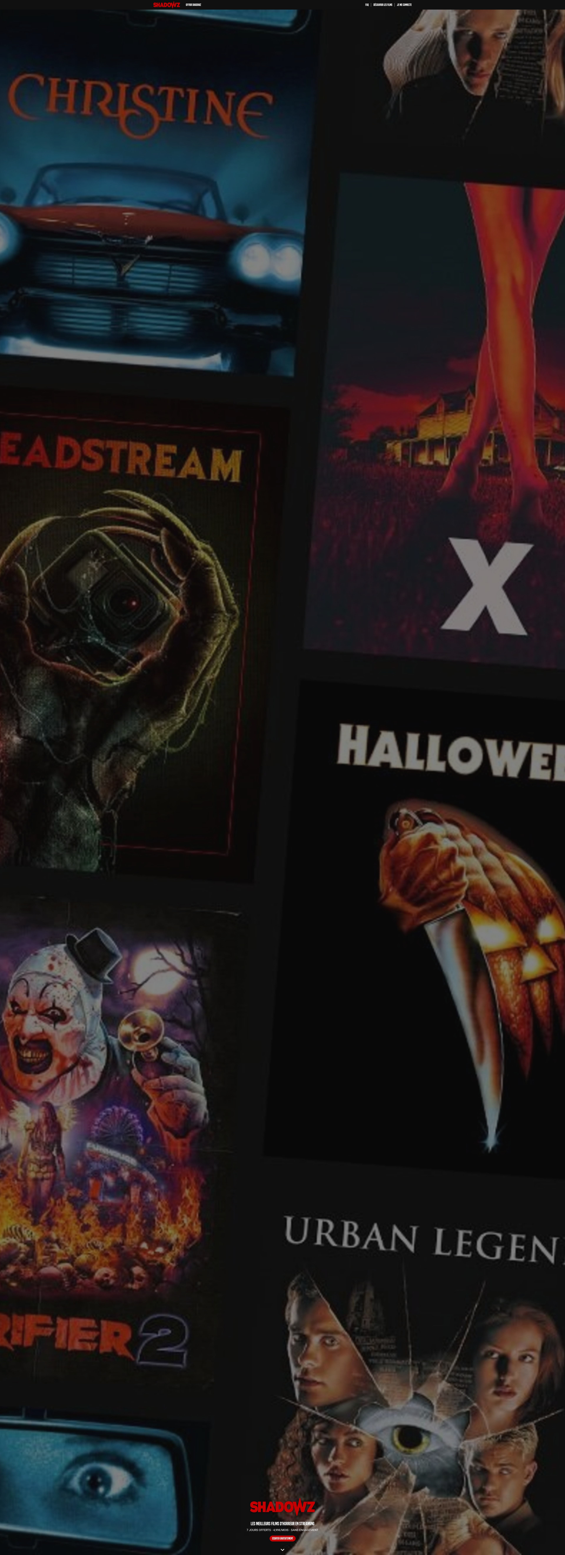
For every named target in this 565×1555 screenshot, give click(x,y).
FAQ (367, 5)
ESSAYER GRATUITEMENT (282, 1538)
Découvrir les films (382, 5)
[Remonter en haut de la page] (551, 1547)
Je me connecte (404, 5)
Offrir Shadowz (193, 5)
